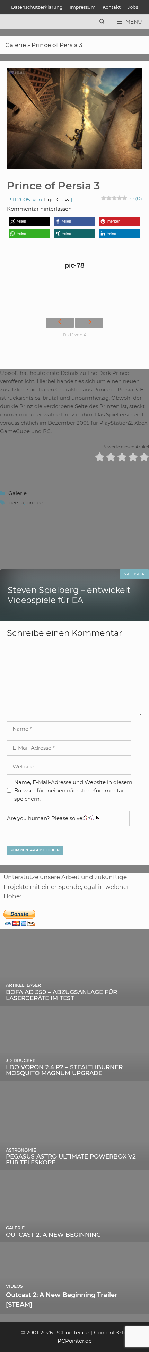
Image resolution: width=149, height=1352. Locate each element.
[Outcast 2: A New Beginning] (74, 1237)
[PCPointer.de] (20, 22)
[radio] (100, 458)
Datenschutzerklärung (37, 7)
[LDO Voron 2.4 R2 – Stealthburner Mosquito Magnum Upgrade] (74, 1075)
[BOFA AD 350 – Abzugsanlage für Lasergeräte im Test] (74, 1000)
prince (34, 502)
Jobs (133, 7)
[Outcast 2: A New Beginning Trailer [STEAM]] (74, 1309)
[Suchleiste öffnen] (102, 22)
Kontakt (112, 7)
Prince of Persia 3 (57, 45)
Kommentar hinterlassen (39, 209)
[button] (29, 221)
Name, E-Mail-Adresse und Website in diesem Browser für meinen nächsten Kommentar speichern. (73, 790)
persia (16, 502)
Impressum (83, 7)
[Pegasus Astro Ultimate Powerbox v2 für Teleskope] (74, 1165)
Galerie (15, 45)
